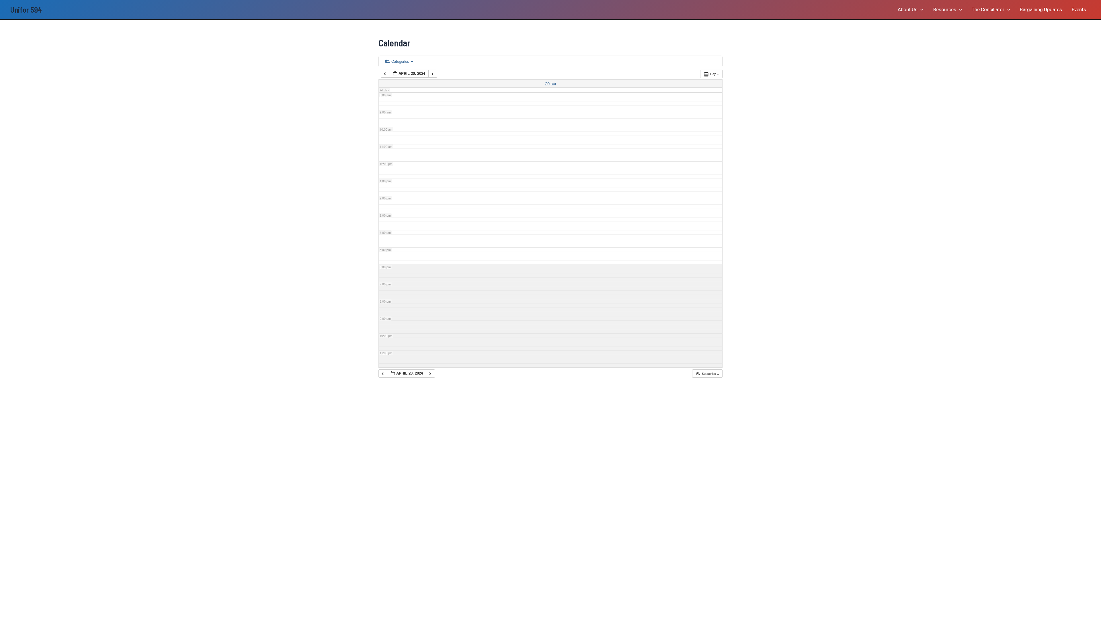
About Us (908, 9)
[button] (920, 9)
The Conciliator (988, 9)
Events (1079, 9)
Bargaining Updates (1041, 9)
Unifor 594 (26, 9)
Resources (944, 9)
